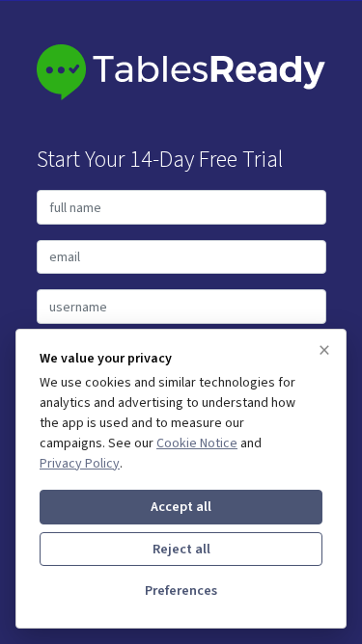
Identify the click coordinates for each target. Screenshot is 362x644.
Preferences (181, 590)
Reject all (181, 549)
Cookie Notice (196, 443)
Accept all (181, 506)
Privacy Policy (80, 463)
